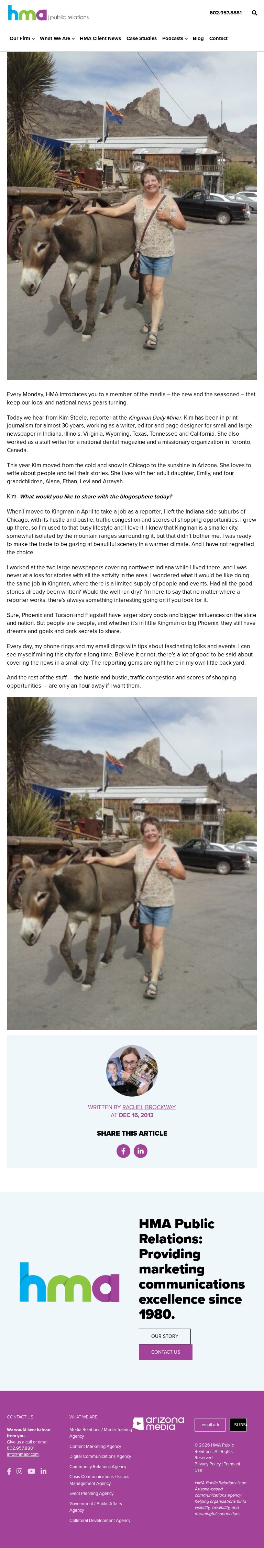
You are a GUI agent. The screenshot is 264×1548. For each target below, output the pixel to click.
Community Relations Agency (97, 1467)
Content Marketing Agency (95, 1446)
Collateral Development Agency (99, 1520)
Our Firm (20, 38)
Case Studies (141, 38)
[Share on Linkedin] (140, 1151)
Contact (218, 38)
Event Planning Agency (91, 1493)
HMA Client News (100, 38)
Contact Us (165, 1352)
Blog (198, 38)
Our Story (164, 1336)
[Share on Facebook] (123, 1151)
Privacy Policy (208, 1464)
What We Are (55, 38)
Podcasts (172, 38)
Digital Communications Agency (100, 1456)
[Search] (254, 13)
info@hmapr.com (23, 1454)
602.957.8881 (226, 13)
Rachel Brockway (149, 1107)
